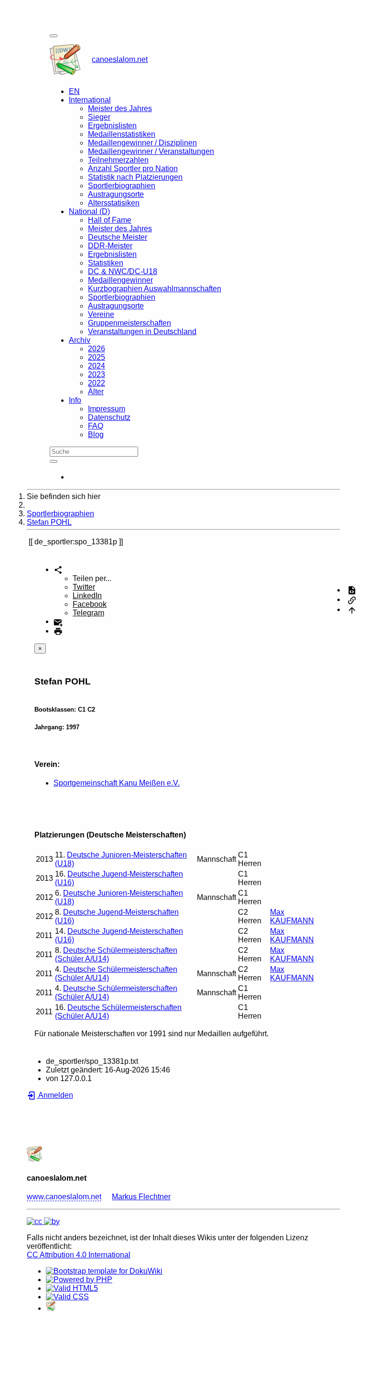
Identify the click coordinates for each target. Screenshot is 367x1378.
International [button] (90, 100)
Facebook (90, 604)
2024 (96, 366)
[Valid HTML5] (72, 1288)
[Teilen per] (58, 569)
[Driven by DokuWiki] (50, 1308)
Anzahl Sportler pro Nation (133, 168)
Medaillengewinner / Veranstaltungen (151, 151)
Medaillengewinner (120, 280)
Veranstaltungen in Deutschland (142, 331)
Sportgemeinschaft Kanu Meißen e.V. (117, 783)
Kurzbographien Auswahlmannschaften (154, 289)
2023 (96, 374)
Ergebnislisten (112, 126)
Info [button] (75, 400)
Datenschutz (109, 417)
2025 (96, 357)
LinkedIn (87, 596)
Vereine (101, 314)
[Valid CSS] (67, 1297)
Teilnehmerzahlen (118, 160)
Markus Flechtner (141, 1197)
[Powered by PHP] (79, 1280)
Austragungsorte (116, 194)
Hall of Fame (109, 220)
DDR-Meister (110, 246)
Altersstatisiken (114, 203)
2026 (96, 349)
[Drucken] (58, 631)
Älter (96, 392)
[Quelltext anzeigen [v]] (352, 590)
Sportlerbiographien (121, 186)
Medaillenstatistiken (121, 134)
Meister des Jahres (120, 108)
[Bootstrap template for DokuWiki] (104, 1271)
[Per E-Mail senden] (58, 621)
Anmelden (55, 1095)
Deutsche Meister (117, 237)
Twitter (84, 587)
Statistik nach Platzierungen (135, 177)
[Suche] (53, 461)
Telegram (88, 613)
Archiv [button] (79, 340)
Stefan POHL (49, 522)
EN (74, 91)
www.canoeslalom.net (64, 1197)
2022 (96, 383)
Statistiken (105, 263)
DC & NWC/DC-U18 (122, 271)
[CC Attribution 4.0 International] (43, 1221)
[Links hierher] (352, 599)
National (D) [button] (89, 211)
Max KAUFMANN (292, 916)
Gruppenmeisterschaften (129, 323)
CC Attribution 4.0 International (78, 1255)
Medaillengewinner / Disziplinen (142, 143)
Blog (96, 434)
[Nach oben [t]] (352, 609)
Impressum (106, 409)
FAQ (95, 426)
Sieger (99, 117)
